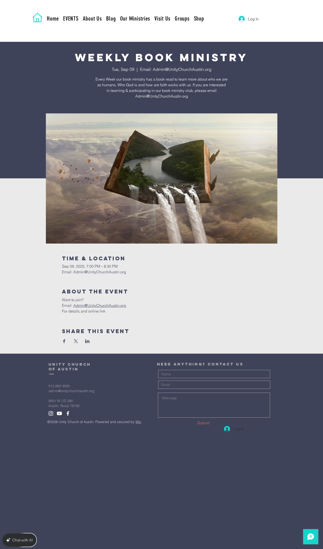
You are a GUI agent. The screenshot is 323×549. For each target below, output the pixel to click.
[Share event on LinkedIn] (87, 341)
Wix (138, 422)
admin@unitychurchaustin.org (71, 391)
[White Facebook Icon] (68, 413)
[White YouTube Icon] (59, 413)
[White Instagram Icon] (51, 413)
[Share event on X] (76, 341)
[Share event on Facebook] (64, 341)
